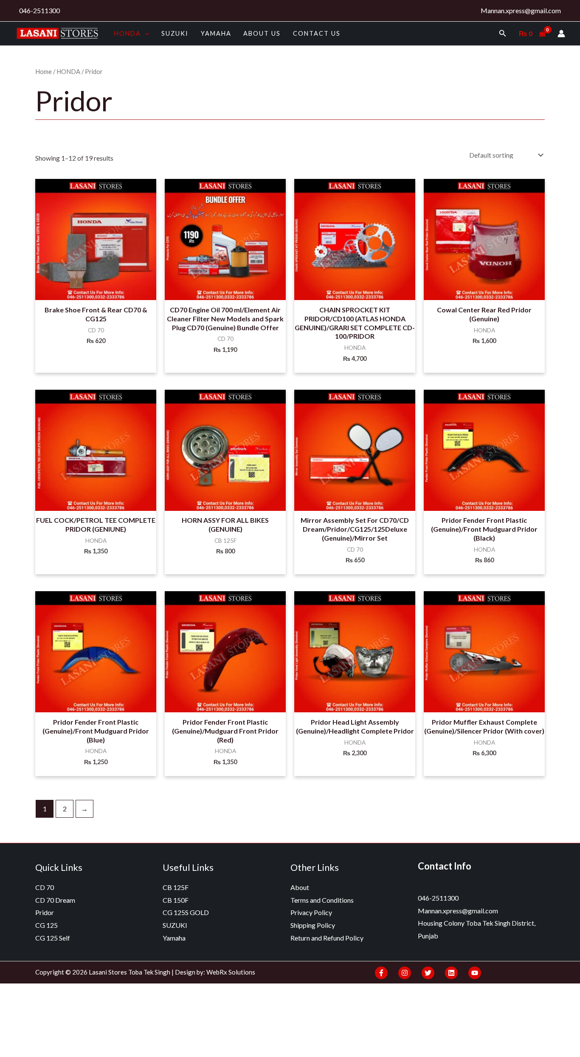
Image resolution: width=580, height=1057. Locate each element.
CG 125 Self (52, 938)
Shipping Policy (312, 925)
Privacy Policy (311, 912)
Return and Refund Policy (326, 938)
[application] (145, 33)
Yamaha (216, 33)
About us (262, 33)
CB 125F (176, 887)
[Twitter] (428, 972)
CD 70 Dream (55, 900)
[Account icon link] (561, 33)
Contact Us (317, 33)
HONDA (127, 33)
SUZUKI (175, 33)
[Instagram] (404, 972)
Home (43, 71)
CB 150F (176, 900)
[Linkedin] (451, 972)
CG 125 (46, 925)
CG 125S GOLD (186, 912)
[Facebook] (381, 972)
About (299, 887)
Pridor (44, 912)
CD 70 (44, 887)
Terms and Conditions (322, 900)
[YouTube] (474, 972)
